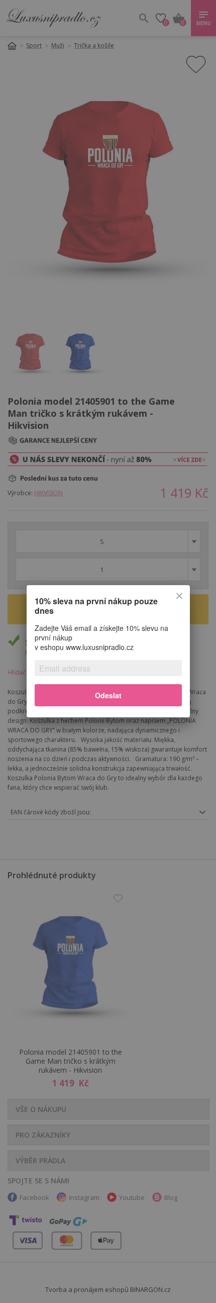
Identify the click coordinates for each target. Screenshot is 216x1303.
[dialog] (108, 651)
